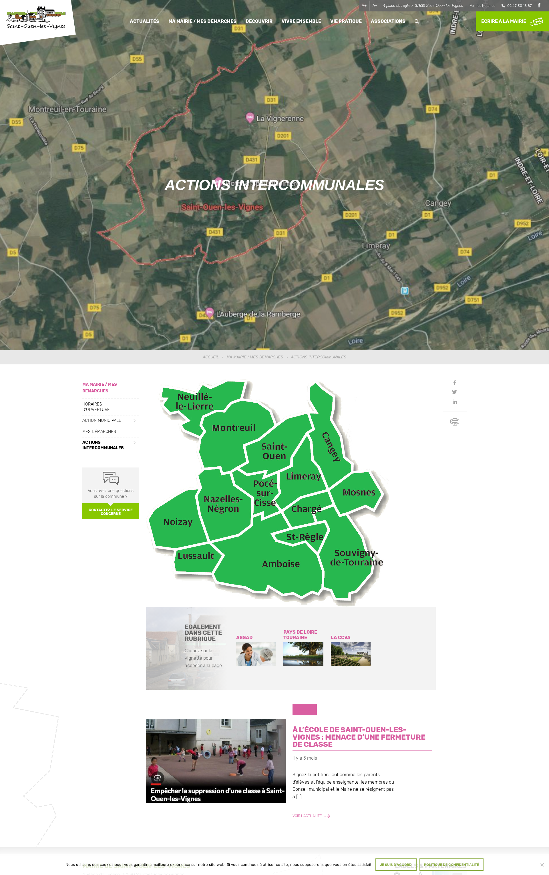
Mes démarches (99, 431)
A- (375, 5)
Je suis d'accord (396, 865)
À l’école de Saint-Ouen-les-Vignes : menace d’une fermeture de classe (359, 736)
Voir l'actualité (308, 815)
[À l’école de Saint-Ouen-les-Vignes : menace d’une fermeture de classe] (216, 761)
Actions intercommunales (103, 445)
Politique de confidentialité (451, 865)
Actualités (144, 21)
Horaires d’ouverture (96, 407)
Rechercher (417, 21)
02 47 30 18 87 (519, 5)
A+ (364, 5)
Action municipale (101, 420)
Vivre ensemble (301, 21)
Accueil (211, 357)
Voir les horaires (482, 5)
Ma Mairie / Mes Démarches (254, 357)
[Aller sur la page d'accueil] (36, 18)
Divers (304, 709)
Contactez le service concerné (111, 512)
